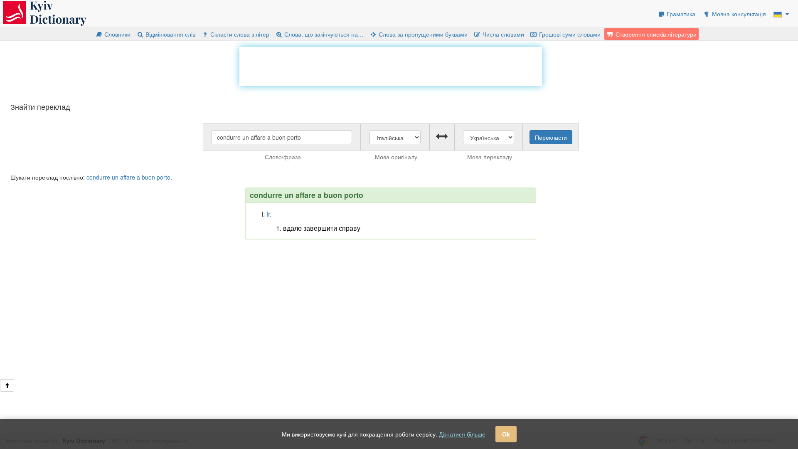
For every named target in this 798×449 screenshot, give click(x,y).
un (115, 177)
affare (127, 177)
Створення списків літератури (655, 34)
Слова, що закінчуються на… (323, 34)
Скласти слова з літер (239, 34)
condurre (98, 177)
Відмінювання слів (169, 34)
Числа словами (502, 34)
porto (163, 177)
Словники (117, 34)
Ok (506, 434)
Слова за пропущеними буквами (422, 34)
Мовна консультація (738, 14)
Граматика (680, 14)
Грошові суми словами (569, 34)
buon (148, 177)
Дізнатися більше (462, 434)
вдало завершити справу (321, 228)
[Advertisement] (390, 65)
